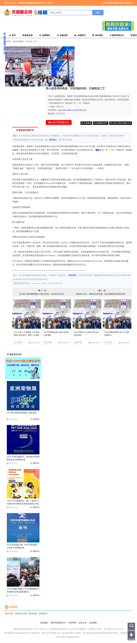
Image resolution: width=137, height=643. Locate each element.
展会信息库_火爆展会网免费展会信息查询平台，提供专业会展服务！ (35, 3)
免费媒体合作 (101, 123)
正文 (35, 42)
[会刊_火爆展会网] (36, 12)
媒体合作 (129, 3)
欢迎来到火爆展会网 (113, 3)
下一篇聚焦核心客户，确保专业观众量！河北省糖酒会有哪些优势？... (102, 292)
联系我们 (53, 140)
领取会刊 (36, 419)
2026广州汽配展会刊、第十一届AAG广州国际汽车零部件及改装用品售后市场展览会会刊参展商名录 (23, 504)
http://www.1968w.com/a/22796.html (72, 110)
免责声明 (72, 623)
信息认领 (82, 623)
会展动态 (63, 35)
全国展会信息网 (21, 614)
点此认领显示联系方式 (121, 123)
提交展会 (44, 623)
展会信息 (29, 35)
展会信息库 (9, 614)
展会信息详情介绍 (26, 130)
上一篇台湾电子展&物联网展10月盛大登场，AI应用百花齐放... (42, 292)
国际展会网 (32, 614)
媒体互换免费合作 (58, 623)
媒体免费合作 (118, 35)
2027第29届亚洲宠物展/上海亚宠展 (21, 413)
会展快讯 (81, 35)
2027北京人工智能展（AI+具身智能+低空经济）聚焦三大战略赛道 (26, 335)
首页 (13, 35)
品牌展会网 (42, 614)
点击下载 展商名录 (60, 122)
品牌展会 (45, 35)
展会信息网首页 (18, 42)
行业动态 (29, 42)
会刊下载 (17, 343)
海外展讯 (98, 35)
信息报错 (87, 123)
